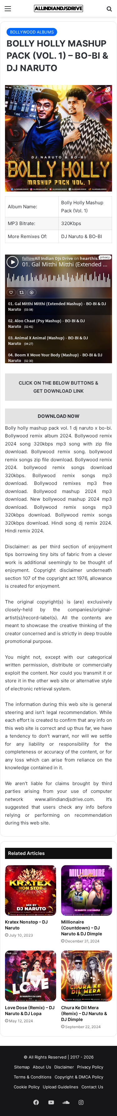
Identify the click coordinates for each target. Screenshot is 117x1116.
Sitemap (22, 1066)
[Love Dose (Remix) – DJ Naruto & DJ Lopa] (30, 976)
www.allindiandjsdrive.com (64, 799)
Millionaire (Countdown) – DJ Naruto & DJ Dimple (81, 927)
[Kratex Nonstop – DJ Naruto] (30, 890)
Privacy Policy (90, 1066)
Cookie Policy (27, 1086)
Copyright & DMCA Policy (79, 1076)
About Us (42, 1066)
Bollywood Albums (32, 31)
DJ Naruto (72, 236)
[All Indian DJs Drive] (59, 8)
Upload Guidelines (60, 1086)
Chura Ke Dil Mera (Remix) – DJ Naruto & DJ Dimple (84, 1013)
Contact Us (92, 1086)
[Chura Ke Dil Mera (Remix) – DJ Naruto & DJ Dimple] (86, 976)
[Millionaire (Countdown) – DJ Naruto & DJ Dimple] (86, 890)
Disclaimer (64, 1066)
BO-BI (95, 236)
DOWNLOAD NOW (59, 416)
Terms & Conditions (32, 1076)
